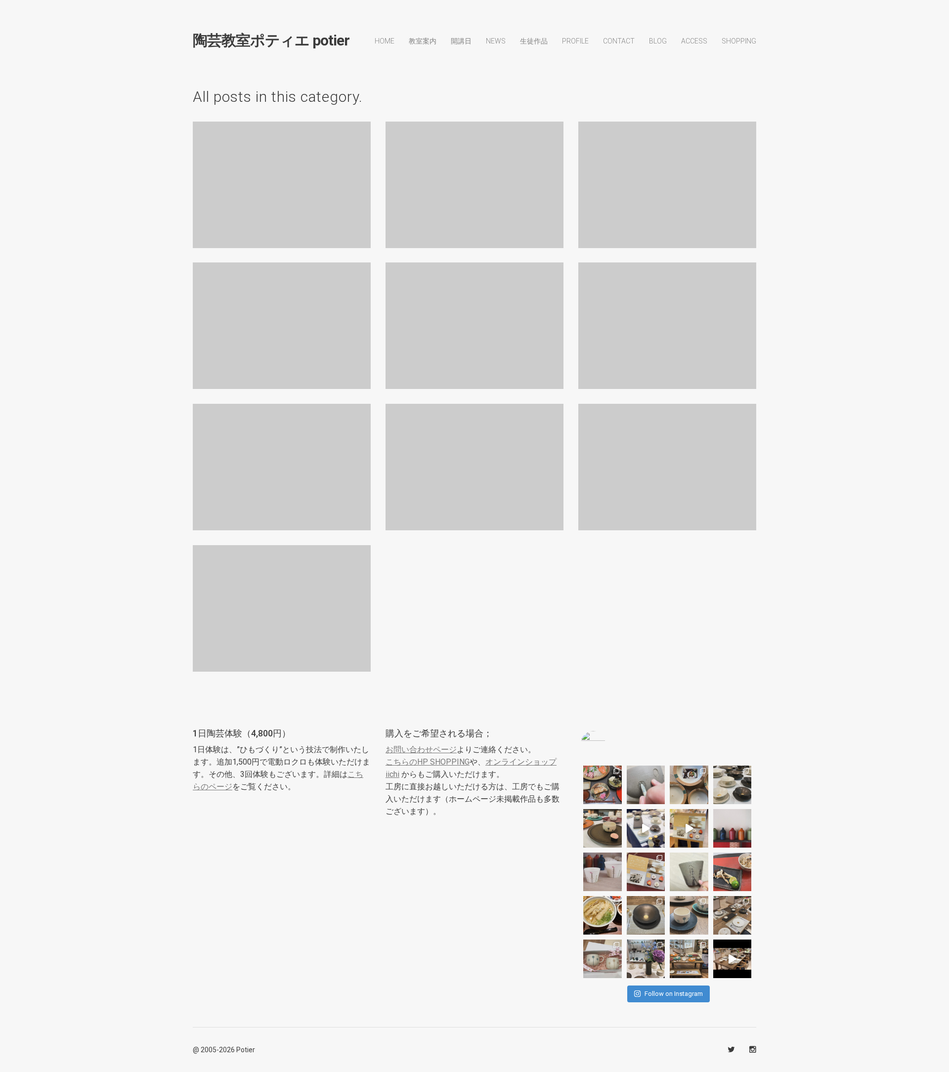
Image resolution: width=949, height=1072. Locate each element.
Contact (619, 41)
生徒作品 (534, 41)
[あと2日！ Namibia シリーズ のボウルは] (732, 785)
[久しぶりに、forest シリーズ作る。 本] (689, 872)
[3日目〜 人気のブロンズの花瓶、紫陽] (646, 959)
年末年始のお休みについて (281, 458)
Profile (575, 41)
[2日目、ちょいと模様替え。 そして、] (689, 959)
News (496, 41)
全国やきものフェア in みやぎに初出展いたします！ (281, 176)
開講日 (461, 41)
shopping (739, 41)
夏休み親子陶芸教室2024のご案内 (282, 599)
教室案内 (422, 41)
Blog (657, 341)
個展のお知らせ (282, 317)
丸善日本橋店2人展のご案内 (474, 316)
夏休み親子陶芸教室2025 (667, 316)
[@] (608, 743)
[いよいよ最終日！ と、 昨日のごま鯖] (646, 915)
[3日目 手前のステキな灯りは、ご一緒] (602, 828)
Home (384, 41)
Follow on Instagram (674, 993)
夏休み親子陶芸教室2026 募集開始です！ (474, 176)
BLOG (658, 41)
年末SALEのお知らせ (474, 458)
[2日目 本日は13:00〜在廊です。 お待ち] (646, 828)
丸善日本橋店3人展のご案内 (667, 458)
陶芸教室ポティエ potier (271, 40)
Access (694, 41)
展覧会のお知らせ (667, 176)
